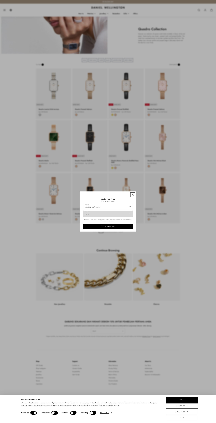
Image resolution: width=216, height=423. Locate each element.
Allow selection (182, 412)
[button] (132, 195)
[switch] (54, 413)
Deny (182, 418)
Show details (104, 413)
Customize (181, 406)
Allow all (182, 400)
